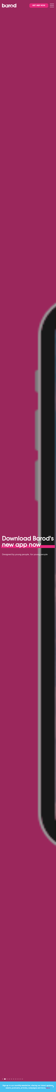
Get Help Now (38, 5)
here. (48, 1088)
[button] (2, 1079)
